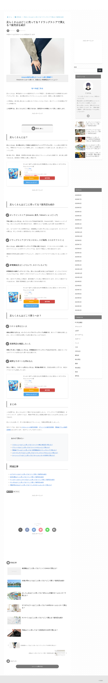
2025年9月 (78, 240)
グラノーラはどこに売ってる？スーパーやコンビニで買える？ (31, 447)
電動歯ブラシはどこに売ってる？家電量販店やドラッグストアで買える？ (34, 450)
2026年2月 (78, 220)
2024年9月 (78, 281)
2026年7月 (78, 199)
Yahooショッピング (31, 182)
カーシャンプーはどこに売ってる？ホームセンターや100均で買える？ (33, 455)
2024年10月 (78, 277)
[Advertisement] (37, 118)
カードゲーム (79, 335)
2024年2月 (78, 310)
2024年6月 (78, 294)
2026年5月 (78, 207)
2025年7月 (78, 244)
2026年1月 (78, 224)
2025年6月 (78, 248)
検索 (75, 67)
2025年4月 (78, 252)
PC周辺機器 (78, 322)
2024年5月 (78, 298)
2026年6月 (78, 203)
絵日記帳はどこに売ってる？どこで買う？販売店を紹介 (27, 477)
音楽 (76, 372)
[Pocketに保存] (41, 530)
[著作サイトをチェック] (88, 116)
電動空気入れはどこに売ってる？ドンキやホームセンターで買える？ (31, 485)
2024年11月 (78, 273)
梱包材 (77, 355)
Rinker (30, 168)
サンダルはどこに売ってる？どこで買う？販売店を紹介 (27, 482)
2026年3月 (78, 216)
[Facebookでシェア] (27, 530)
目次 (37, 128)
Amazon (31, 178)
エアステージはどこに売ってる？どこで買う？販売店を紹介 (28, 474)
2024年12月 (78, 269)
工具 (76, 347)
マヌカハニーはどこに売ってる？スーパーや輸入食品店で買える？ (32, 444)
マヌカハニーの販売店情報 (29, 427)
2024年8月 (78, 285)
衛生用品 (77, 359)
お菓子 (77, 330)
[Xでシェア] (20, 530)
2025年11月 (78, 232)
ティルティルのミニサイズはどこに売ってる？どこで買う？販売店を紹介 (32, 479)
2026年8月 (78, 195)
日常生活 (10, 491)
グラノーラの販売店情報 (46, 427)
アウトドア (78, 326)
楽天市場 (47, 178)
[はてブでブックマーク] (34, 530)
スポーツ (77, 339)
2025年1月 (78, 265)
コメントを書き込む (37, 666)
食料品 (77, 376)
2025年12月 (78, 228)
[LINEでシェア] (47, 530)
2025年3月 (78, 257)
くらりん (88, 93)
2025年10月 (78, 236)
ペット (77, 343)
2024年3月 (78, 306)
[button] (54, 530)
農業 (76, 363)
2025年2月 (78, 261)
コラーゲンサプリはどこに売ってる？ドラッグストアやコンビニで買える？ (35, 453)
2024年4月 (78, 302)
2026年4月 (78, 211)
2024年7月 (78, 289)
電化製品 (77, 367)
